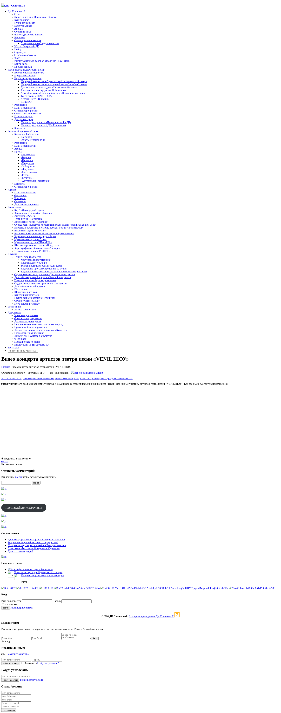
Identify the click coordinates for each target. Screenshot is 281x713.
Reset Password (10, 680)
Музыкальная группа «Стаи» (30, 239)
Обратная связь (22, 31)
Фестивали (20, 195)
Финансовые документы (28, 318)
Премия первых (23, 66)
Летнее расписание (25, 309)
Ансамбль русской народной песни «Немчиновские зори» (53, 93)
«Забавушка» (28, 166)
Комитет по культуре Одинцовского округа (38, 572)
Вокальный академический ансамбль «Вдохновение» (44, 233)
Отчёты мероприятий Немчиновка (38, 378)
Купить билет (21, 20)
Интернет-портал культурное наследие (42, 575)
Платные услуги (23, 116)
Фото (17, 58)
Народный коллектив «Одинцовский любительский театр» (54, 81)
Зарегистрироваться (21, 607)
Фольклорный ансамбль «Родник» (33, 213)
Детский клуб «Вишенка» (35, 99)
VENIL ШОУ (85, 378)
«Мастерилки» (29, 172)
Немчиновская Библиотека (29, 72)
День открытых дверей (20, 551)
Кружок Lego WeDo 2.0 (34, 262)
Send (94, 638)
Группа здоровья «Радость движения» (35, 280)
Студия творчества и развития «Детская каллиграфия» (44, 274)
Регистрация (9, 710)
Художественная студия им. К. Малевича (43, 90)
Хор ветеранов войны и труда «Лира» (35, 236)
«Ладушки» (27, 169)
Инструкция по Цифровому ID (31, 344)
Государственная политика (29, 333)
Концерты (20, 198)
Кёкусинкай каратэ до (26, 295)
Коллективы (14, 207)
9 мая (76, 378)
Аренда (18, 28)
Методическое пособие (27, 341)
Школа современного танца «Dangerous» (37, 245)
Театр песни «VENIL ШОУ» (36, 96)
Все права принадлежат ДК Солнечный (151, 616)
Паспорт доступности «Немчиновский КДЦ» (46, 122)
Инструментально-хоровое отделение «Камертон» (42, 60)
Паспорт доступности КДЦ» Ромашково (43, 125)
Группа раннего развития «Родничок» (35, 297)
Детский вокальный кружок (30, 286)
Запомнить (11, 604)
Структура (20, 52)
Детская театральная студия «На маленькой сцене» (49, 87)
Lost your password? (48, 663)
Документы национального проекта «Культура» (40, 330)
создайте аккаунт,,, (18, 654)
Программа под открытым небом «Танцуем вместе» (37, 545)
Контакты (19, 128)
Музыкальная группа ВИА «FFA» (33, 242)
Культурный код (23, 25)
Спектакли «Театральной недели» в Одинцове (34, 548)
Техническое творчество (27, 256)
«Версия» (26, 157)
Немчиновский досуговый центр (26, 69)
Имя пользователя (11, 601)
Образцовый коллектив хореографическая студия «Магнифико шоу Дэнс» (55, 224)
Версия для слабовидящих (88, 372)
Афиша (18, 148)
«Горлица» (27, 160)
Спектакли (20, 201)
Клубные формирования (27, 78)
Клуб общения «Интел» (27, 303)
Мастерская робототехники (36, 259)
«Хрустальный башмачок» (35, 180)
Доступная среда (23, 119)
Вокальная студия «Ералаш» (30, 230)
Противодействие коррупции (30, 327)
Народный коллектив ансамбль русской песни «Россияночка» (48, 227)
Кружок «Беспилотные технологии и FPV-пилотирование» (54, 271)
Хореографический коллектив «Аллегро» (37, 248)
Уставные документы (26, 315)
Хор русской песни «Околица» (31, 221)
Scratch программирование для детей (41, 265)
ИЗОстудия (20, 289)
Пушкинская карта (24, 22)
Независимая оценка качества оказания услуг (39, 324)
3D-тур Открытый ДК (26, 46)
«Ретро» (25, 175)
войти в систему (11, 663)
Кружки (18, 151)
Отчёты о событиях (25, 55)
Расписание (20, 104)
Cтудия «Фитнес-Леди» (27, 300)
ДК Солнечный (16, 11)
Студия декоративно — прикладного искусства (40, 283)
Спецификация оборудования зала (40, 43)
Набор (17, 49)
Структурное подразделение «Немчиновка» (112, 378)
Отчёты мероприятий (26, 110)
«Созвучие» (27, 178)
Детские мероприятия (26, 204)
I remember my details (31, 679)
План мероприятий (25, 107)
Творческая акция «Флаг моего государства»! (33, 542)
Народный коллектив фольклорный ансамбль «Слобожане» (54, 84)
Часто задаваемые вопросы (29, 34)
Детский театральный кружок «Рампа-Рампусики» (42, 277)
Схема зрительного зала (27, 40)
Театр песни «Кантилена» (28, 218)
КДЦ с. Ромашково (24, 75)
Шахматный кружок (25, 292)
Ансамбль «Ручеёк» (25, 216)
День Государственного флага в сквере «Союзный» (36, 539)
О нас (17, 14)
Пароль (57, 601)
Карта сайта (20, 63)
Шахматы (26, 101)
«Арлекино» (28, 154)
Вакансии (19, 37)
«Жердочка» (27, 163)
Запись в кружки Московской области (35, 17)
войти (18, 477)
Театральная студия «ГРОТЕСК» (32, 251)
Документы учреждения (27, 321)
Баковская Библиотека (26, 134)
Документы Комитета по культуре (33, 335)
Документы (14, 312)
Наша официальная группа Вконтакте (31, 569)
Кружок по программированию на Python (44, 268)
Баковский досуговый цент (23, 131)
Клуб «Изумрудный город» (29, 210)
